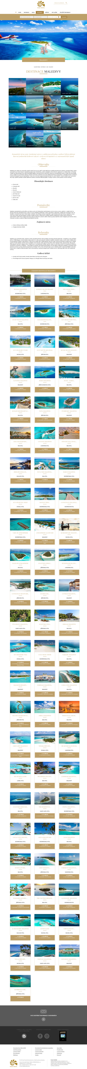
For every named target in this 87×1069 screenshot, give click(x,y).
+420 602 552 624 (25, 1064)
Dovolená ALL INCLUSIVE (19, 1048)
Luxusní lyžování (39, 1051)
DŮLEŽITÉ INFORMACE (65, 12)
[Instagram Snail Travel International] (47, 1036)
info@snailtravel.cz (26, 1066)
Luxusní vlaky (38, 1049)
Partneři (59, 1055)
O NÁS (19, 12)
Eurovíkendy (16, 1053)
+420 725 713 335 (32, 1064)
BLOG (33, 12)
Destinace (43, 67)
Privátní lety (60, 1049)
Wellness (15, 1055)
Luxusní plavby (60, 1051)
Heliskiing (59, 1053)
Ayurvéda (59, 1048)
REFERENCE (26, 12)
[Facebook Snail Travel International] (40, 1036)
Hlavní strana (37, 67)
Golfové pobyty (17, 1049)
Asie (47, 67)
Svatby (36, 1055)
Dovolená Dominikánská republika (44, 1048)
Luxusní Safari (16, 1051)
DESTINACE (39, 12)
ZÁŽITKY (47, 12)
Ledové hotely (38, 1053)
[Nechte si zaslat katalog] (63, 1036)
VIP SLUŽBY (54, 12)
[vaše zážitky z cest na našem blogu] (24, 1036)
